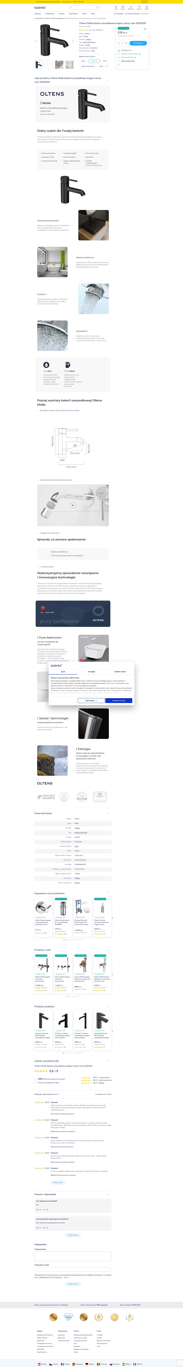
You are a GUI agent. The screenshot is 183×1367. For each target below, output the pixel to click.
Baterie (47, 18)
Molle (86, 37)
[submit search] (97, 7)
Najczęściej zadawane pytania (83, 1335)
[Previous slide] (36, 40)
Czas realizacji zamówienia (45, 1346)
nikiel (101, 66)
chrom (83, 61)
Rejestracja (61, 1338)
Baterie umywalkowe (58, 18)
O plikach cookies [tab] (120, 671)
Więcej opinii (57, 1182)
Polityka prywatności (80, 1341)
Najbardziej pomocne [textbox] (50, 1094)
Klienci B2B (40, 1349)
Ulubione (139, 9)
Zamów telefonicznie (128, 61)
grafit (105, 61)
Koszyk (146, 9)
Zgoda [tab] (63, 671)
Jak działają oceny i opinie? (103, 1094)
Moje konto (131, 9)
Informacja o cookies (80, 1338)
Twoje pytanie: (40, 1249)
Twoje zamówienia (63, 1341)
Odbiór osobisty (42, 1338)
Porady (76, 1352)
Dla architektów (42, 1352)
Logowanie (61, 1335)
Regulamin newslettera (81, 1349)
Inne (75, 1343)
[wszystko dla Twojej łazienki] (45, 6)
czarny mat (94, 61)
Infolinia (123, 9)
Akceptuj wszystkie (118, 700)
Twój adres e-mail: (42, 1265)
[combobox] (52, 1094)
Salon (116, 9)
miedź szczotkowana (87, 66)
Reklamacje (40, 1341)
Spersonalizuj (90, 700)
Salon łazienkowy (102, 1343)
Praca (98, 1346)
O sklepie (100, 1335)
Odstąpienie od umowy (44, 1343)
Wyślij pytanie (73, 1284)
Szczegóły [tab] (91, 671)
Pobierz (77, 878)
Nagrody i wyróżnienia (103, 1341)
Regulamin (77, 1346)
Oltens (87, 34)
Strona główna (39, 18)
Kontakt (99, 1338)
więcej (66, 1277)
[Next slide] (73, 40)
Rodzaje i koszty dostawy (45, 1335)
